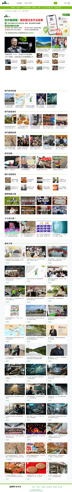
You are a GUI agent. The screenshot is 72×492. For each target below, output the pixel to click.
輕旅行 (19, 7)
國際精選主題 (10, 194)
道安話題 (8, 153)
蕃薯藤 (5, 3)
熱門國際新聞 (10, 132)
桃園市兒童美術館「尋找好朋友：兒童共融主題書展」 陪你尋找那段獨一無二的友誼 (15, 260)
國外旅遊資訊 (10, 174)
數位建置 (55, 487)
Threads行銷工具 (47, 7)
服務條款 (44, 487)
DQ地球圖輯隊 (26, 7)
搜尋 (39, 7)
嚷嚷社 (34, 7)
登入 (66, 3)
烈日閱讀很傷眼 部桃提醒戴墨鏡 (55, 298)
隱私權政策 (49, 487)
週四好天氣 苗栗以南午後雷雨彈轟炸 (35, 278)
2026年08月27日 (9, 11)
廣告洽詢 (60, 487)
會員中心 (39, 487)
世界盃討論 (57, 7)
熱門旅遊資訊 (10, 111)
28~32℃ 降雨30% (23, 11)
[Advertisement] (36, 80)
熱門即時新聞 (10, 91)
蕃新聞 (13, 7)
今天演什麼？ (10, 218)
